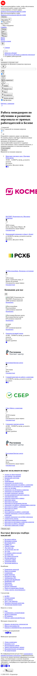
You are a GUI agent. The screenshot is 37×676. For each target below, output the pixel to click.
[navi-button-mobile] (3, 43)
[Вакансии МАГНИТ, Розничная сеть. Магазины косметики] (20, 192)
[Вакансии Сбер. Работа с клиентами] (20, 395)
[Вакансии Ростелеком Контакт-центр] (20, 352)
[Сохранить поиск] (3, 71)
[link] (4, 33)
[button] (3, 38)
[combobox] (9, 62)
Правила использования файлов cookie (13, 15)
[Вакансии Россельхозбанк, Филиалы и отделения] (20, 256)
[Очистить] (3, 66)
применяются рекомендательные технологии (17, 654)
